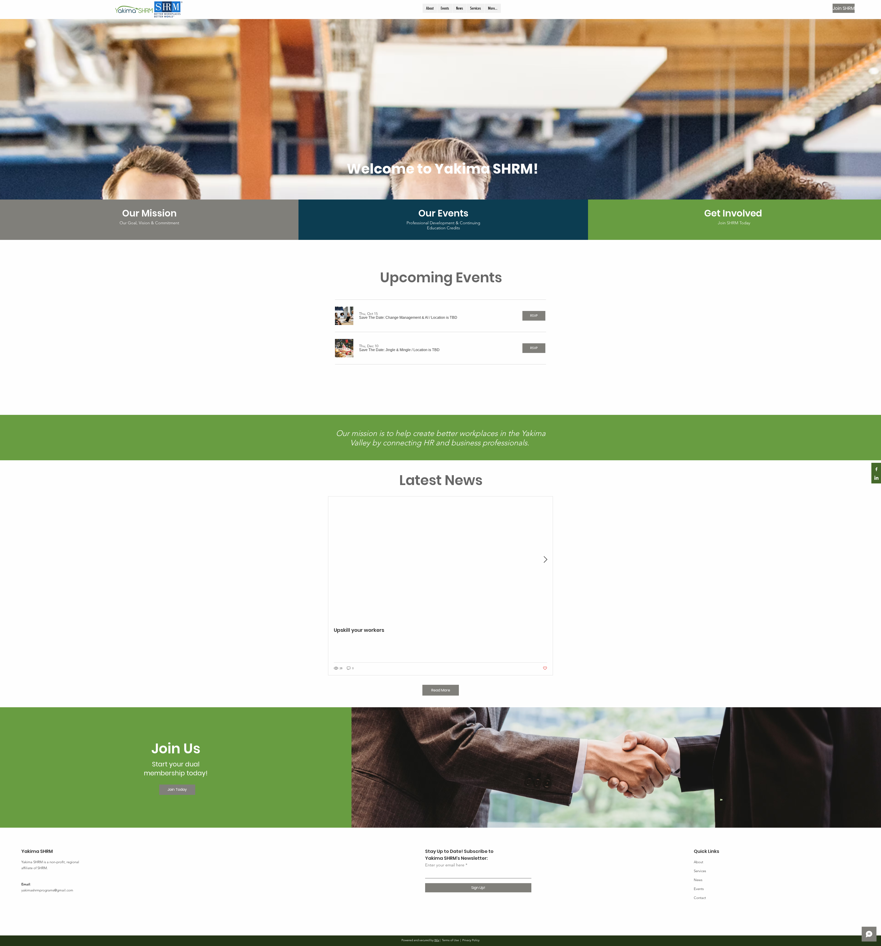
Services (700, 871)
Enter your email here (444, 865)
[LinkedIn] (876, 478)
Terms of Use (450, 940)
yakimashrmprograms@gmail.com (47, 890)
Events (699, 889)
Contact (700, 898)
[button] (393, 318)
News (698, 880)
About (698, 862)
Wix (436, 940)
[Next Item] (545, 559)
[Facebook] (876, 469)
